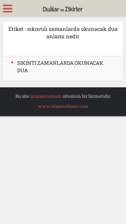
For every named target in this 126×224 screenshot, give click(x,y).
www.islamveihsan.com (63, 106)
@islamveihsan (46, 96)
